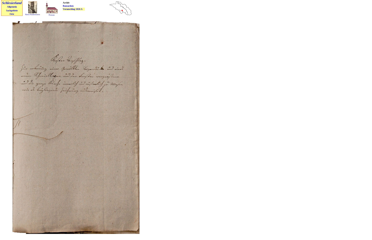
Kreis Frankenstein (32, 14)
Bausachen (68, 6)
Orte (12, 14)
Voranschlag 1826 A (73, 9)
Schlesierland (12, 3)
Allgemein (12, 7)
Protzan (52, 15)
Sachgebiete (12, 10)
